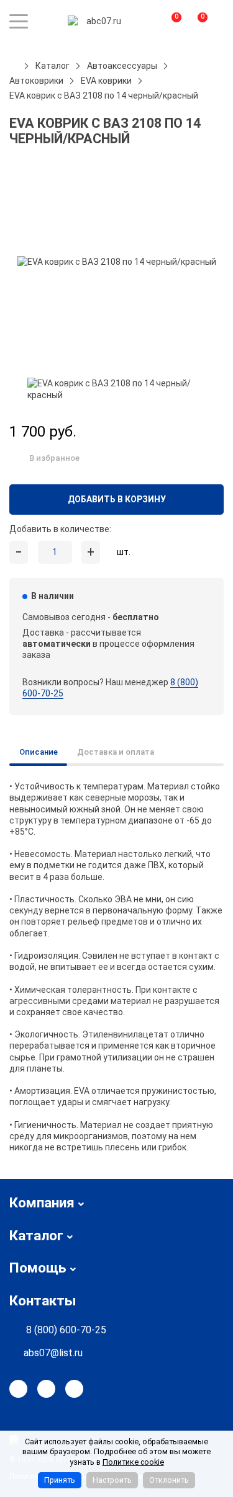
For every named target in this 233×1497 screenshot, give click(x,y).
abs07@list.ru (53, 1353)
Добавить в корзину (117, 499)
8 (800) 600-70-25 (66, 1330)
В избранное (54, 458)
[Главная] (13, 66)
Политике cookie (133, 1462)
